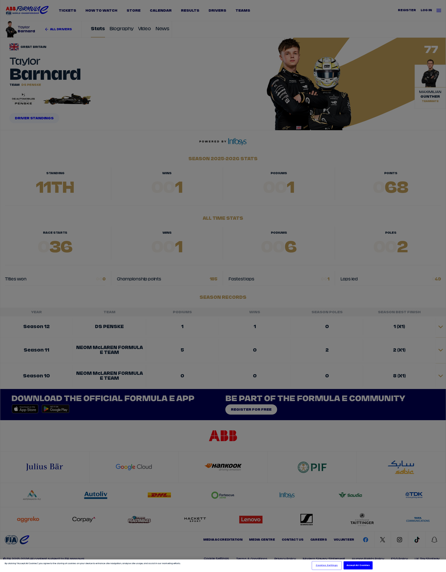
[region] (223, 565)
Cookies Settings (327, 565)
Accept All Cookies (358, 565)
